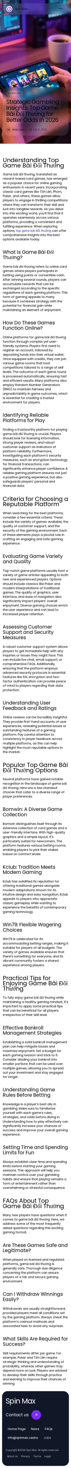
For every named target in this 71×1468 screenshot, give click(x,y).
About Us (12, 1456)
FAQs (49, 1429)
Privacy (25, 1456)
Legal (47, 1456)
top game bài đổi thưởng (33, 230)
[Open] (61, 9)
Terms (37, 1456)
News (35, 1429)
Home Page (17, 1429)
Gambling (15, 93)
